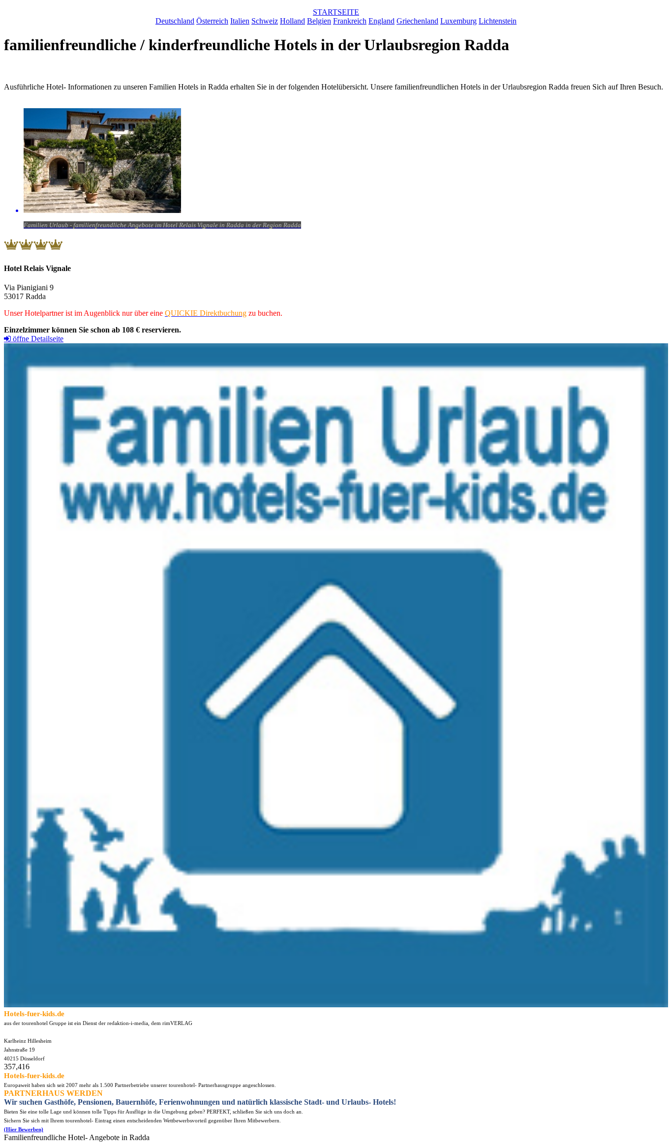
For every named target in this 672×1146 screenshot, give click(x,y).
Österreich (212, 21)
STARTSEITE (336, 12)
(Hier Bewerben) (23, 1129)
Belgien (319, 21)
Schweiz (264, 21)
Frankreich (350, 21)
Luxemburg (458, 21)
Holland (292, 21)
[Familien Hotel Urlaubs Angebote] (336, 1004)
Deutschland (174, 21)
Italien (239, 21)
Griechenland (417, 21)
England (381, 21)
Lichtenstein (498, 21)
